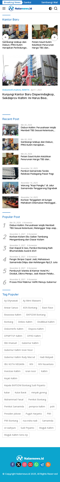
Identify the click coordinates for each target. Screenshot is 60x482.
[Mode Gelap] (50, 8)
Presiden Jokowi (12, 413)
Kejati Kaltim (10, 378)
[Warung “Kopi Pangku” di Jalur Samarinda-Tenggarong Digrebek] (10, 188)
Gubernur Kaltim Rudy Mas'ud (19, 357)
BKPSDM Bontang (35, 314)
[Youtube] (30, 465)
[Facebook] (12, 465)
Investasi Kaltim (12, 371)
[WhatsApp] (36, 465)
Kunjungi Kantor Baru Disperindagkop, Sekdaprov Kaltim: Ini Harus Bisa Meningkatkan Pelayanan (28, 98)
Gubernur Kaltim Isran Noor (18, 349)
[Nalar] (20, 8)
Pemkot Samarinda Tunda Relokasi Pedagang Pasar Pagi (37, 172)
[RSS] (48, 465)
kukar (7, 392)
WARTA (25, 89)
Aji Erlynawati (11, 300)
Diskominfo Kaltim (11, 89)
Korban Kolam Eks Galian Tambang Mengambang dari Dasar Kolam (29, 238)
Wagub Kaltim (46, 427)
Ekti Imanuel (10, 342)
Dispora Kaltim (36, 328)
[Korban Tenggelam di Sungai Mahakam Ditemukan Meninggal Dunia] (10, 202)
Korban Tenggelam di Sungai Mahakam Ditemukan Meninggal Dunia (38, 201)
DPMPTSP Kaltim (13, 335)
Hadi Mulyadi (46, 357)
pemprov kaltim (37, 406)
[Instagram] (24, 465)
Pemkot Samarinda (14, 406)
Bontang (8, 321)
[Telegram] (42, 464)
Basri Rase (47, 307)
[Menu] (4, 8)
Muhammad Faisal (13, 399)
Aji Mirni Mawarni (32, 300)
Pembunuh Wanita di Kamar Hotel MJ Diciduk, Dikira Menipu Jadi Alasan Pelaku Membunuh (32, 272)
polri (52, 406)
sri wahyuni (10, 427)
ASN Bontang (30, 307)
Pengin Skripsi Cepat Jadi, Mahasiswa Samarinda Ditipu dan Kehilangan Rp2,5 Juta (33, 261)
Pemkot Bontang (37, 399)
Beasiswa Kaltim (12, 314)
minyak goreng (39, 392)
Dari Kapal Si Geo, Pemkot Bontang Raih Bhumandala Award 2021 (31, 249)
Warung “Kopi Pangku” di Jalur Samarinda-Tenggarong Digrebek (39, 187)
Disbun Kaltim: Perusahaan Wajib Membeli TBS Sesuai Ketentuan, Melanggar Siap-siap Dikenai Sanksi (38, 129)
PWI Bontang (11, 420)
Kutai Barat (20, 392)
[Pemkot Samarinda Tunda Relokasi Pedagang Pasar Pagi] (10, 173)
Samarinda (47, 420)
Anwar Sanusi (11, 307)
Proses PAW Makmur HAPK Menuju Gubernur (33, 282)
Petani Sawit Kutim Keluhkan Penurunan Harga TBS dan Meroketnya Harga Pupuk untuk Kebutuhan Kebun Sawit (44, 45)
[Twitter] (18, 465)
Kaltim (44, 371)
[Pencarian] (56, 8)
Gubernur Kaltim (30, 342)
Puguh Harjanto (34, 413)
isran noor (30, 371)
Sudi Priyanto (27, 427)
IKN (31, 364)
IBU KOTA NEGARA (14, 364)
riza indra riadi (30, 420)
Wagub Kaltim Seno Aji (16, 434)
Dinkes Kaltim (25, 321)
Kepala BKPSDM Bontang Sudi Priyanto (24, 385)
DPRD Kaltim (34, 335)
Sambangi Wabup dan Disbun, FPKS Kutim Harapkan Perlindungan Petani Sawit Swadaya (15, 45)
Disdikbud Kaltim (46, 321)
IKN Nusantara (45, 364)
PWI (49, 413)
